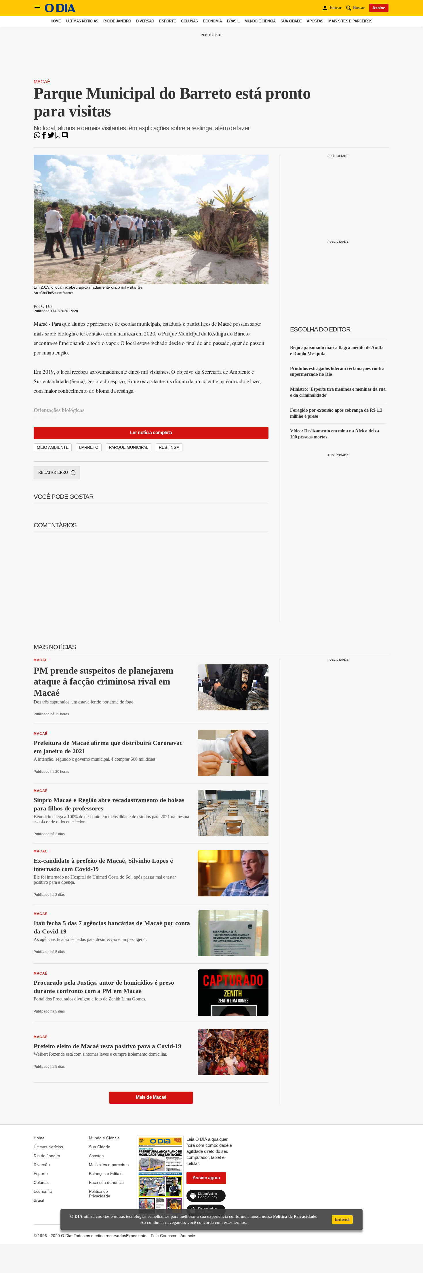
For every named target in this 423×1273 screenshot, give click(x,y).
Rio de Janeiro (117, 21)
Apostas (315, 21)
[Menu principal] (37, 7)
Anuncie (187, 1235)
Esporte (167, 21)
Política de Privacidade (99, 1193)
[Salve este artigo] (57, 137)
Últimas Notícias (82, 21)
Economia (212, 21)
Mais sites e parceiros (350, 21)
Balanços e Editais (105, 1173)
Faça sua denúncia (106, 1182)
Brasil (233, 21)
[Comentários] (64, 137)
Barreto (88, 447)
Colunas (189, 21)
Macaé (42, 81)
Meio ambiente (52, 447)
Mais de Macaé (151, 1097)
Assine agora (206, 1177)
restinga (169, 447)
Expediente (136, 1235)
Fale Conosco (163, 1235)
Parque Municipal (128, 447)
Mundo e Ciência (260, 21)
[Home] (60, 10)
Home (56, 21)
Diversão (145, 21)
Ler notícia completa (151, 432)
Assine (378, 7)
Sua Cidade (291, 21)
